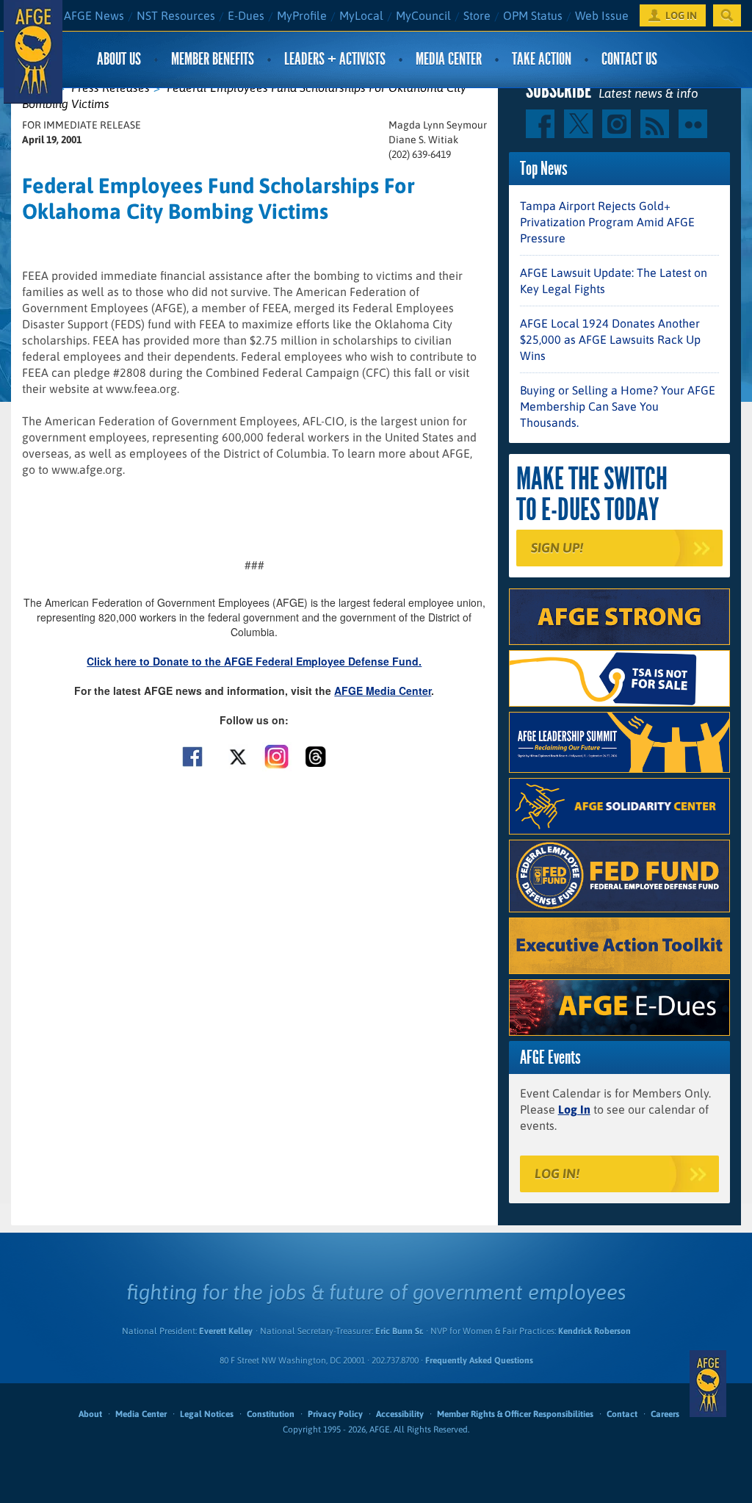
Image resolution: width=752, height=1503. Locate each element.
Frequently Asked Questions (479, 1360)
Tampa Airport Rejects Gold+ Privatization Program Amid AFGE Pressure (607, 222)
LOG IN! (557, 1173)
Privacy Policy (335, 1414)
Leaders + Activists (335, 59)
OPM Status (533, 15)
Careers (665, 1414)
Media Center (449, 59)
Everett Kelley (226, 1331)
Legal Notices (207, 1414)
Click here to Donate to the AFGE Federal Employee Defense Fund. (254, 661)
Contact (622, 1414)
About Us (119, 59)
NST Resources (176, 15)
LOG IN (681, 15)
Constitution (270, 1414)
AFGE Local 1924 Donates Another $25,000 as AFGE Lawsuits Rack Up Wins (610, 339)
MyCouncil (423, 15)
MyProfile (302, 15)
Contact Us (629, 59)
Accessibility (400, 1414)
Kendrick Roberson (594, 1331)
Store (477, 15)
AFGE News (94, 15)
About (90, 1414)
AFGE (708, 1383)
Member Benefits (212, 59)
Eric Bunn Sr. (399, 1331)
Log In (574, 1109)
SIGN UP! (557, 547)
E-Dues (246, 15)
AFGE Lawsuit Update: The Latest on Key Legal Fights (613, 280)
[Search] (727, 15)
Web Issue (602, 15)
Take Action (541, 59)
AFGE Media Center (382, 690)
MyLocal (361, 15)
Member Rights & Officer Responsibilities (515, 1414)
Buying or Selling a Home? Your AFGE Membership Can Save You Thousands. (617, 406)
